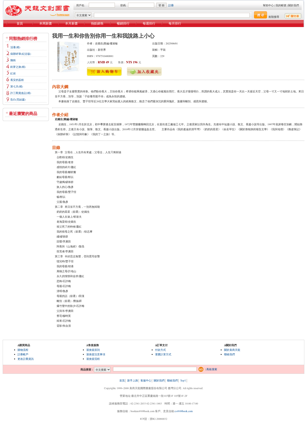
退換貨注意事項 (95, 354)
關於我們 (293, 5)
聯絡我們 (229, 354)
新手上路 (132, 380)
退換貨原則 (93, 350)
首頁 (20, 23)
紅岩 (13, 73)
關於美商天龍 (232, 350)
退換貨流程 (93, 359)
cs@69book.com (184, 411)
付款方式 (160, 350)
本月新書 (71, 23)
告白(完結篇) (18, 99)
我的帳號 (281, 5)
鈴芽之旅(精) (18, 66)
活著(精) (15, 47)
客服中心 (145, 380)
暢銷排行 (123, 23)
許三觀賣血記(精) (20, 93)
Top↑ (183, 380)
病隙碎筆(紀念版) (20, 53)
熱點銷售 (97, 23)
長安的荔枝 (17, 80)
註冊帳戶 (23, 354)
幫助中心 (268, 5)
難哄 (13, 60)
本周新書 (45, 23)
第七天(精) (16, 86)
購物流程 (23, 350)
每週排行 (149, 23)
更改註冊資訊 (26, 359)
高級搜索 (211, 369)
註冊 (171, 5)
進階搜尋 (273, 16)
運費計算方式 (163, 354)
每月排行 (175, 23)
